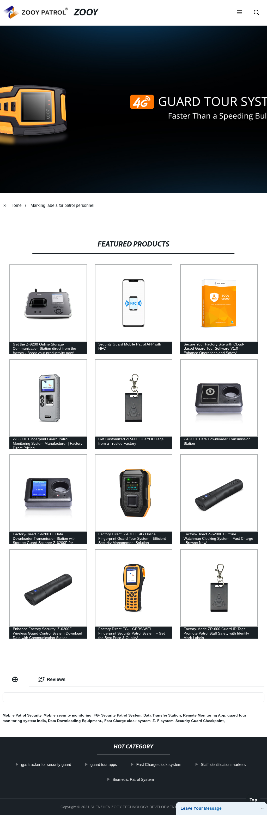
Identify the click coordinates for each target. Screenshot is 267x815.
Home (16, 205)
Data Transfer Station (162, 715)
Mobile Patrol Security (22, 715)
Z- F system (163, 721)
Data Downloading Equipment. (75, 721)
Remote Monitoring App (204, 715)
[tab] (16, 680)
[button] (239, 12)
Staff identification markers (223, 764)
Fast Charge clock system (127, 721)
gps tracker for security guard (46, 764)
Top (253, 799)
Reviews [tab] (56, 679)
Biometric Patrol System (133, 779)
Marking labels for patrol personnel (62, 205)
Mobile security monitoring (68, 715)
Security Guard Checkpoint (199, 721)
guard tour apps (103, 764)
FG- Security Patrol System (117, 715)
